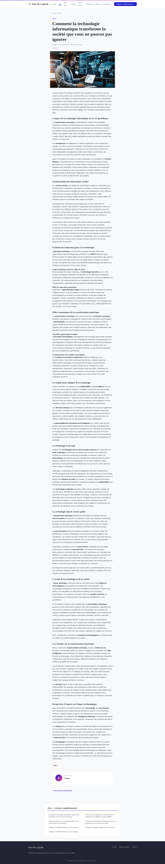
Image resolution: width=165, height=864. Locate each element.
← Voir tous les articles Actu (62, 790)
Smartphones (107, 4)
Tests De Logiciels (38, 4)
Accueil (54, 4)
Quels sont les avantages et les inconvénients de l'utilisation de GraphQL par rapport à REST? (99, 816)
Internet (73, 4)
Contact (134, 847)
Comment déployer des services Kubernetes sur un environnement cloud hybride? (64, 822)
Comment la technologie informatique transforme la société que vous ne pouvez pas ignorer (64, 816)
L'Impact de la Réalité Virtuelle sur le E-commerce (64, 827)
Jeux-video (80, 4)
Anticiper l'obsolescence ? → (125, 4)
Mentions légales (124, 847)
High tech (65, 4)
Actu (60, 4)
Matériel (97, 4)
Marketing (89, 4)
